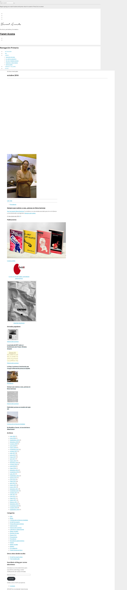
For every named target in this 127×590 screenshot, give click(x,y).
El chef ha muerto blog (16, 557)
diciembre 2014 (14, 470)
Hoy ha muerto (11, 211)
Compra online (11, 261)
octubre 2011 (13, 492)
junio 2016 (13, 466)
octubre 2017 (13, 451)
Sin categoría (13, 548)
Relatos (12, 546)
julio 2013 (12, 474)
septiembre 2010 (14, 509)
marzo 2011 (13, 500)
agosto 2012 (13, 477)
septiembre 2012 (14, 476)
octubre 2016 (13, 464)
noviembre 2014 (14, 472)
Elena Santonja (19, 211)
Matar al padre (14, 531)
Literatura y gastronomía (17, 529)
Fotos (6, 68)
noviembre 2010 (14, 506)
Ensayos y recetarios (12, 63)
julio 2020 (12, 436)
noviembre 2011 (14, 491)
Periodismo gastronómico (17, 541)
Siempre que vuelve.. (30, 213)
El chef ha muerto (11, 59)
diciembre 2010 (14, 504)
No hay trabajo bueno (12, 61)
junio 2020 (13, 438)
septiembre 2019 (14, 440)
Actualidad (8, 51)
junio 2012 (13, 479)
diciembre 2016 (14, 462)
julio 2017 (12, 453)
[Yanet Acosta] (11, 25)
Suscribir (11, 578)
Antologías (9, 64)
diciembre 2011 (14, 489)
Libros (7, 55)
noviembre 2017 (14, 449)
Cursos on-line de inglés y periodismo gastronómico (19, 277)
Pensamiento (13, 537)
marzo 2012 (13, 485)
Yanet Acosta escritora (16, 550)
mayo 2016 (13, 468)
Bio (6, 53)
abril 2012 (12, 483)
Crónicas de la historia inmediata (19, 520)
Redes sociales (14, 544)
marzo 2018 (13, 447)
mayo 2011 (13, 498)
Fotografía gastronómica (17, 524)
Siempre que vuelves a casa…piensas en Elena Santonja (26, 208)
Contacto (12, 586)
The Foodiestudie (15, 559)
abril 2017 (12, 459)
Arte (11, 516)
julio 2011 (12, 494)
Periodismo (13, 204)
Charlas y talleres (10, 66)
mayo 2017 (13, 457)
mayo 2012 (13, 481)
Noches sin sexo (10, 57)
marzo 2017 (13, 461)
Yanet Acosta (7, 33)
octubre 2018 (13, 444)
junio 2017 (13, 455)
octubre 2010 (13, 507)
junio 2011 (13, 496)
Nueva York (13, 535)
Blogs (11, 518)
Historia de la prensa (15, 527)
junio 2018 (13, 446)
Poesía (12, 542)
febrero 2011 (13, 502)
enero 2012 (13, 487)
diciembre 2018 (14, 442)
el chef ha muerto (15, 522)
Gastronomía (13, 526)
